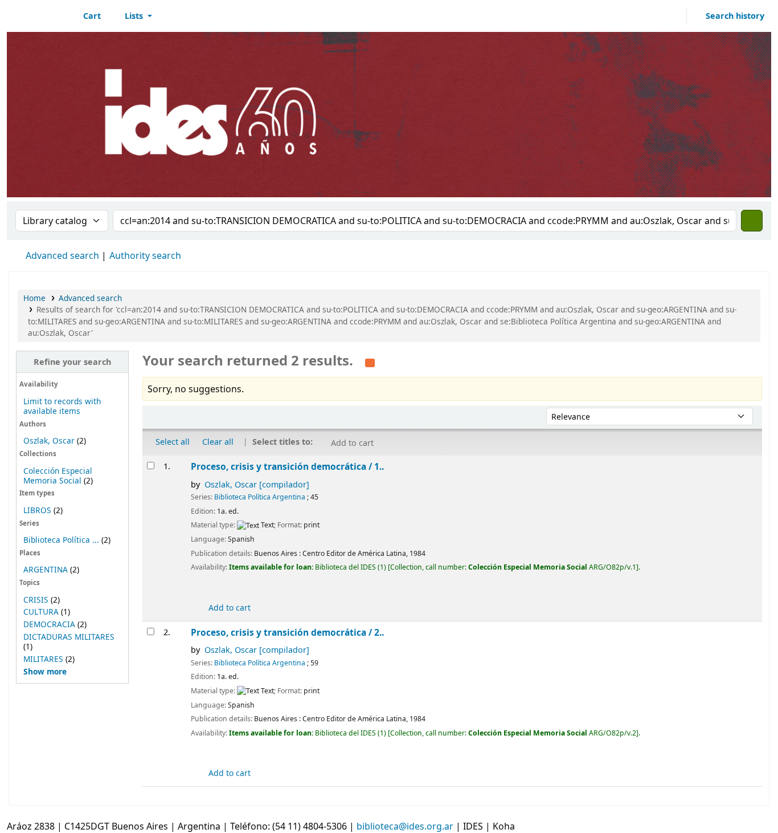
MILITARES (43, 658)
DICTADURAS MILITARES (68, 636)
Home (34, 297)
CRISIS (35, 599)
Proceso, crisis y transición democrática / (287, 466)
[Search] (752, 220)
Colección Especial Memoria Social (57, 475)
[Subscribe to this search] (370, 361)
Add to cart (228, 607)
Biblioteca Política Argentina (259, 497)
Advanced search (62, 255)
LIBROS (37, 510)
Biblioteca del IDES (37, 16)
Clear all (218, 441)
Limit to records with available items (62, 406)
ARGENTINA (45, 569)
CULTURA (41, 611)
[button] (85, 16)
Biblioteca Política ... (61, 539)
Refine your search (72, 361)
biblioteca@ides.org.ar (405, 826)
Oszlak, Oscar (49, 440)
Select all (172, 441)
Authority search (145, 255)
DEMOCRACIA (49, 624)
